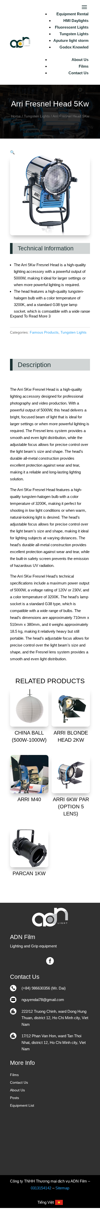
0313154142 (41, 1188)
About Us (80, 59)
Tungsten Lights (73, 34)
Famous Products (44, 332)
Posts (14, 1098)
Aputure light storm (70, 40)
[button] (12, 152)
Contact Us (78, 73)
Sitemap (62, 1188)
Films (83, 66)
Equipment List (22, 1105)
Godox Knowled (73, 47)
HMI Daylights (75, 20)
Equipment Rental (72, 14)
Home (16, 116)
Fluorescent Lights (71, 27)
